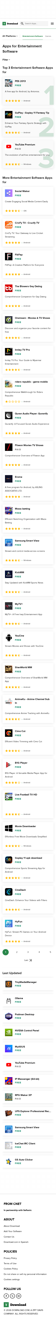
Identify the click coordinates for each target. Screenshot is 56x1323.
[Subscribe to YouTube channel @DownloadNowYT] (18, 1295)
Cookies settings (12, 1279)
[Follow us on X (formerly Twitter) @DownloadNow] (12, 1295)
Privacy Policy (10, 1258)
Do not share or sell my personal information (25, 1274)
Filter (5, 59)
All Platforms (9, 36)
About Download (12, 1226)
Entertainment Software (33, 36)
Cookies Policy (11, 1268)
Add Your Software (13, 1231)
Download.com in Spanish (16, 1242)
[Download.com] (10, 23)
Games (48, 36)
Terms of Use (10, 1263)
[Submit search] (22, 23)
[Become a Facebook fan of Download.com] (6, 1295)
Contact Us (9, 1236)
